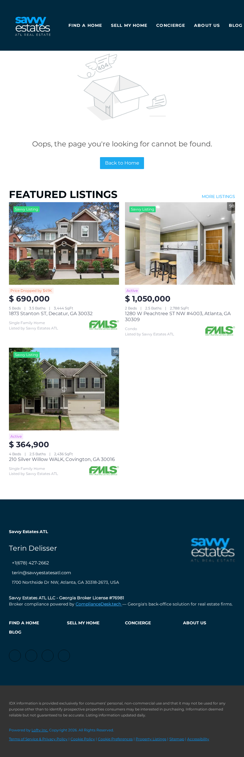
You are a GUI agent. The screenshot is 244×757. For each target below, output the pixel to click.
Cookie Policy (83, 739)
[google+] (64, 656)
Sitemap (176, 739)
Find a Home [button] (85, 25)
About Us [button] (207, 25)
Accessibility (198, 739)
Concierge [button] (170, 25)
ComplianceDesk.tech (99, 604)
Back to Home (122, 163)
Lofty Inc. (40, 730)
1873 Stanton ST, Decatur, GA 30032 (51, 313)
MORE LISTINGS (218, 196)
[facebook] (15, 656)
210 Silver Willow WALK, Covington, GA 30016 (62, 459)
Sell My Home (129, 25)
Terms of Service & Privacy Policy (38, 739)
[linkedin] (31, 656)
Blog (236, 25)
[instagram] (48, 656)
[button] (35, 622)
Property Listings (151, 739)
